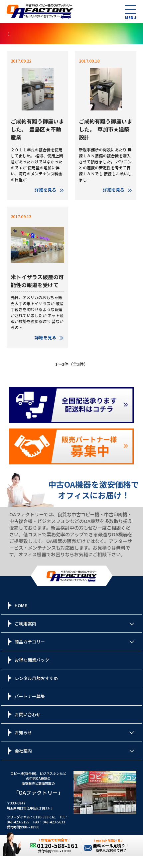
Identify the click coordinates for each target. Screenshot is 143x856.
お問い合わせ (28, 714)
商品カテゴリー (30, 641)
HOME (21, 605)
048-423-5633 (54, 821)
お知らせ (23, 732)
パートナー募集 (30, 696)
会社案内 (23, 751)
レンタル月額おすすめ (36, 678)
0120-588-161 (44, 816)
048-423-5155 (18, 821)
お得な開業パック (32, 660)
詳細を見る (45, 190)
